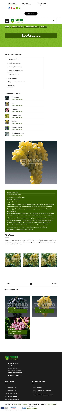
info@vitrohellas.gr (13, 396)
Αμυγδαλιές (11, 85)
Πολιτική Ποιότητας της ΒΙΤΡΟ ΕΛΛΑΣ (42, 395)
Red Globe (15, 109)
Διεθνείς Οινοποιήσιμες (15, 67)
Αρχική (7, 26)
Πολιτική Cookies (37, 387)
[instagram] (19, 8)
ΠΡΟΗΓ (8, 283)
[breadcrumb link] (10, 27)
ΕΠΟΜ (54, 283)
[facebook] (17, 8)
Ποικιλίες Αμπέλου (17, 26)
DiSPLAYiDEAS (51, 404)
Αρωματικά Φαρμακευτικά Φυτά (16, 82)
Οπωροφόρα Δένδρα (13, 74)
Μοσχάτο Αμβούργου (18, 133)
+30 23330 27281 (12, 5)
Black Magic (15, 97)
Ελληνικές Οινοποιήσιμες (16, 70)
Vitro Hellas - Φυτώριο (21, 404)
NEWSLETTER (31, 13)
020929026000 (18, 372)
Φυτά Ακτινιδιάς (12, 78)
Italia (13, 103)
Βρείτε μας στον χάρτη (14, 375)
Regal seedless (16, 115)
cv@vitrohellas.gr (14, 399)
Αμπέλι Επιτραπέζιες (31, 26)
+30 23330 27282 (12, 390)
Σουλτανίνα (44, 27)
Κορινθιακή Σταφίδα (17, 127)
